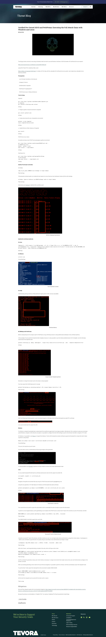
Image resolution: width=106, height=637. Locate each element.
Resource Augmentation (71, 626)
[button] (90, 7)
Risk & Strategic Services (71, 624)
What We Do (48, 6)
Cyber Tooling (69, 622)
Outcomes (33, 6)
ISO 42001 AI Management (61, 2)
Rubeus (34, 436)
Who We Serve (56, 6)
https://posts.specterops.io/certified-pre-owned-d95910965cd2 (32, 64)
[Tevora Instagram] (87, 617)
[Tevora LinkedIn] (81, 617)
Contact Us (85, 6)
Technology (40, 6)
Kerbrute (27, 185)
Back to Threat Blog (22, 599)
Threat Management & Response (71, 620)
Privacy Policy (55, 634)
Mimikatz (31, 466)
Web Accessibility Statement (71, 634)
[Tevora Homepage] (18, 7)
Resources (71, 6)
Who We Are (64, 6)
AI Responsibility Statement (88, 634)
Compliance (68, 617)
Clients (53, 619)
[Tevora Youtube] (89, 617)
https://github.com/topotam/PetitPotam (27, 71)
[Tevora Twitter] (84, 617)
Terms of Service (62, 634)
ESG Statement (79, 634)
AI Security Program (70, 615)
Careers (53, 621)
